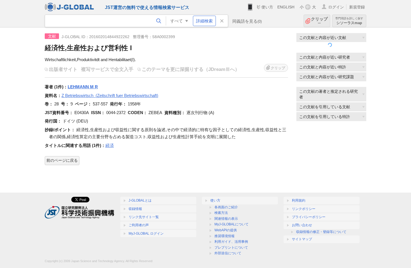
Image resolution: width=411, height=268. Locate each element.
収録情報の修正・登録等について (321, 232)
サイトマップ (302, 239)
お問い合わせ (302, 225)
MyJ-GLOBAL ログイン (146, 233)
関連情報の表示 (226, 219)
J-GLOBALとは (140, 200)
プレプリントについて (231, 247)
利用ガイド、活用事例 (231, 242)
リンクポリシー (303, 209)
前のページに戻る (62, 160)
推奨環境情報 (224, 236)
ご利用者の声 (139, 225)
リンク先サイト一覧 (144, 217)
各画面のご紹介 (226, 207)
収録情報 (135, 209)
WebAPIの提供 (225, 230)
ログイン (336, 7)
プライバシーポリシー (308, 217)
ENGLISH (285, 7)
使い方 (267, 7)
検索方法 (221, 213)
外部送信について (227, 253)
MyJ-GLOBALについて (231, 224)
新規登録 (357, 7)
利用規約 (298, 200)
